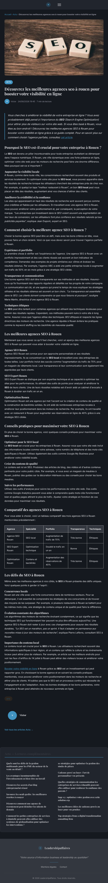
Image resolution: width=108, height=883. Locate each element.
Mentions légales (48, 867)
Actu (15, 14)
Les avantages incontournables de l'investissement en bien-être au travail (25, 777)
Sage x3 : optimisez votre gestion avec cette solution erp (79, 799)
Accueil (7, 14)
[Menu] (59, 5)
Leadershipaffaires (57, 848)
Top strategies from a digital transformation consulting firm (79, 817)
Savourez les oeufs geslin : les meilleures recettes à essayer (26, 796)
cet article (66, 137)
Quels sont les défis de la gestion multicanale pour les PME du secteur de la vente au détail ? (27, 766)
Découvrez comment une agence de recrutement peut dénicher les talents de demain (26, 806)
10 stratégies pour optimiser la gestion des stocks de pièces (79, 765)
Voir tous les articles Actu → (18, 729)
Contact (63, 867)
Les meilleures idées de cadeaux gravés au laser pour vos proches (79, 808)
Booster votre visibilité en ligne (20, 668)
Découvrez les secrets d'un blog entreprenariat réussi (21, 786)
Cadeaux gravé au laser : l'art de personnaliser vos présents (74, 774)
